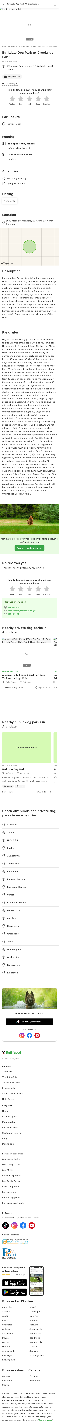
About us (7, 1071)
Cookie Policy (24, 1417)
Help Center (8, 1099)
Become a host (10, 1127)
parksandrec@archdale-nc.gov (22, 611)
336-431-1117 (13, 614)
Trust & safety (9, 1077)
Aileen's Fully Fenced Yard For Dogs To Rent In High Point (23, 676)
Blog (4, 1138)
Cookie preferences (12, 1093)
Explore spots (9, 1116)
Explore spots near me (29, 548)
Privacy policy (9, 1088)
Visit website (13, 607)
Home (5, 1111)
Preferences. (45, 1420)
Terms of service (11, 1082)
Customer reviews (11, 1133)
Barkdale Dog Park (13, 769)
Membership (9, 1122)
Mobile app (8, 1144)
